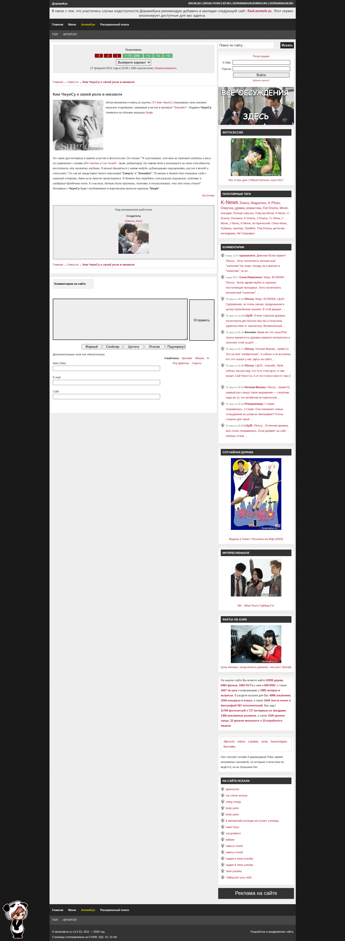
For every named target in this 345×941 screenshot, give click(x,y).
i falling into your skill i (239, 877)
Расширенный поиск (114, 24)
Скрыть (197, 363)
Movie (284, 208)
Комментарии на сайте (70, 283)
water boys (232, 827)
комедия (226, 213)
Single (149, 112)
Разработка (258, 931)
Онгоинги (236, 218)
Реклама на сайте (256, 893)
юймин (230, 839)
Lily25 (248, 315)
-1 (117, 56)
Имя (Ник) (59, 363)
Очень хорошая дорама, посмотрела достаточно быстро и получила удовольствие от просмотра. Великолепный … (256, 320)
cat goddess (233, 833)
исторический (261, 223)
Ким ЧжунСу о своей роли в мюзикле (109, 81)
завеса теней (234, 845)
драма (239, 208)
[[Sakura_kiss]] (133, 252)
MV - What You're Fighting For (256, 605)
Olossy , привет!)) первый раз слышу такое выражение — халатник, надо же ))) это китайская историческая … (258, 392)
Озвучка (227, 208)
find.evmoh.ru (260, 11)
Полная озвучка (243, 213)
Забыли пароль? (261, 80)
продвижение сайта (280, 931)
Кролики (187, 358)
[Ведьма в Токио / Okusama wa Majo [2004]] (256, 528)
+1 (148, 56)
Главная (57, 24)
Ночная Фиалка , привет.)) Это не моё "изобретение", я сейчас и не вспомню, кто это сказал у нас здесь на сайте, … (258, 354)
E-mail (56, 377)
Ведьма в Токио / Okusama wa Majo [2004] (256, 538)
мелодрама (228, 233)
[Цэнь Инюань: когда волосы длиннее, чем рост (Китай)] (256, 662)
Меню (72, 24)
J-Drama (262, 218)
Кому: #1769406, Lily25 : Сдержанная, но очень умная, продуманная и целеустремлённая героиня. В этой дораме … (256, 304)
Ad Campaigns (246, 233)
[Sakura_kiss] (133, 220)
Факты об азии (235, 619)
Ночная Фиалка (255, 387)
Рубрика (226, 228)
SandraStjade (278, 741)
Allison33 (229, 741)
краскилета (247, 255)
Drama (244, 203)
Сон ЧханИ (109, 163)
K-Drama (249, 218)
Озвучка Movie (264, 213)
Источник (208, 195)
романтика (253, 208)
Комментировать (166, 68)
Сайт (56, 391)
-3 (98, 56)
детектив (278, 228)
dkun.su (194, 3)
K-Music (281, 213)
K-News (229, 202)
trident (241, 741)
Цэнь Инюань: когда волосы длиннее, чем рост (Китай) (256, 667)
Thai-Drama (264, 228)
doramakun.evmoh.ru (250, 3)
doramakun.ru (281, 3)
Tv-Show (274, 218)
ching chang (233, 801)
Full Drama (270, 208)
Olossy (249, 298)
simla (264, 741)
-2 (108, 56)
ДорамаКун (60, 3)
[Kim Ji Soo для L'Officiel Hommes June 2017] (256, 175)
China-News (279, 223)
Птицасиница (253, 403)
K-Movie (246, 223)
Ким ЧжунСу (165, 102)
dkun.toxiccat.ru (217, 3)
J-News (234, 223)
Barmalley (230, 746)
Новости (72, 81)
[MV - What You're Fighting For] (256, 595)
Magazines (259, 203)
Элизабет (180, 107)
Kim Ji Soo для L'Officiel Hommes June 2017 (256, 180)
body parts (232, 808)
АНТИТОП (70, 34)
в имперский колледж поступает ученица (252, 820)
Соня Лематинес (250, 277)
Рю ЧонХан (92, 163)
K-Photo (274, 203)
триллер (238, 228)
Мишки (199, 358)
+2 (158, 56)
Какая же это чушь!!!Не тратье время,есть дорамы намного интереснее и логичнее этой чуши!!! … (258, 337)
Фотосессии (233, 132)
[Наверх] (15, 919)
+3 (168, 56)
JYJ (153, 102)
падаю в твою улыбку (239, 858)
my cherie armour (237, 795)
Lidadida (253, 741)
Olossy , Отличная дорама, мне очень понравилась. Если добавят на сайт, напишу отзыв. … (257, 430)
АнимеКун (88, 24)
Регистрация (261, 56)
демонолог (232, 789)
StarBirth (250, 228)
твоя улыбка (234, 871)
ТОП (55, 34)
